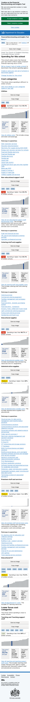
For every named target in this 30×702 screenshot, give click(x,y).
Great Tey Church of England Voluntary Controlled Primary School (14, 53)
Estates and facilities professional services (14, 545)
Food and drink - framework (10, 306)
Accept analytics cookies (15, 18)
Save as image (15, 95)
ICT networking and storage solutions (13, 444)
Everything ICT (6, 440)
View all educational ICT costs (10, 603)
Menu (3, 39)
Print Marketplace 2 (7, 461)
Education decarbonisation (9, 146)
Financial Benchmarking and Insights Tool (15, 37)
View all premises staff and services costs (14, 523)
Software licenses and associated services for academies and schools (14, 466)
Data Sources (5, 677)
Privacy (18, 675)
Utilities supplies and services (10, 174)
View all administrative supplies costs (13, 409)
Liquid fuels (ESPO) (7, 162)
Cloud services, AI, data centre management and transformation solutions (12, 420)
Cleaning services (6, 543)
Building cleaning (6, 539)
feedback (24, 42)
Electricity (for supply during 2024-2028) (14, 148)
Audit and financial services (10, 233)
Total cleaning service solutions (11, 555)
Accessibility (10, 675)
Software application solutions (11, 463)
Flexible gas (5, 158)
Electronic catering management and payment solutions (13, 437)
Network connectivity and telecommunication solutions (10, 458)
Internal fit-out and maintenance (11, 551)
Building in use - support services (11, 541)
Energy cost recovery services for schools (14, 150)
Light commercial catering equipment (13, 311)
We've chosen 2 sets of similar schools (13, 66)
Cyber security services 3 (9, 434)
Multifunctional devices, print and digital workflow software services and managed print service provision (14, 453)
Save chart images (15, 49)
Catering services (6, 295)
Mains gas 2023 (6, 168)
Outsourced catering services (10, 313)
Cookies (3, 675)
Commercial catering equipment (11, 297)
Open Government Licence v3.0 (9, 684)
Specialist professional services (11, 239)
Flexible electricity (7, 156)
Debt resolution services (9, 144)
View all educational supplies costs (12, 360)
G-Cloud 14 (4, 442)
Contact (12, 677)
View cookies (15, 27)
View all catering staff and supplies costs (14, 284)
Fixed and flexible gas (8, 154)
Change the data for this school (11, 75)
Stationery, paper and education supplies (14, 469)
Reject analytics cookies (15, 23)
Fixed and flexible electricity (10, 152)
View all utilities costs (8, 135)
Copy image (15, 99)
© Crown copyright (15, 698)
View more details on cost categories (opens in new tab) (13, 87)
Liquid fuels (4, 160)
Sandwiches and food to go (10, 315)
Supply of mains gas (7, 172)
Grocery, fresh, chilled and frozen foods (14, 309)
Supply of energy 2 (7, 170)
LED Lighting (5, 553)
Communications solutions (9, 424)
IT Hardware (5, 446)
